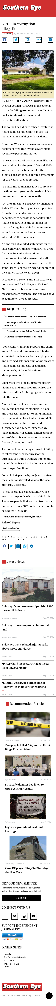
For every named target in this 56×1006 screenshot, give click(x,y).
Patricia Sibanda (13, 740)
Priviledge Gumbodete (15, 864)
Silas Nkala (8, 657)
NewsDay (8, 954)
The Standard (9, 961)
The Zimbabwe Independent (16, 957)
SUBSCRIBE (21, 898)
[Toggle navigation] (51, 8)
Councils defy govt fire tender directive (24, 337)
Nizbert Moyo (12, 780)
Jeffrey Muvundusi (10, 619)
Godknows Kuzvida (11, 528)
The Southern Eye (11, 964)
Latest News (15, 561)
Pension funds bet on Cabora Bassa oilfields (26, 331)
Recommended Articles (27, 703)
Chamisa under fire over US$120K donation (26, 317)
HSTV (6, 967)
